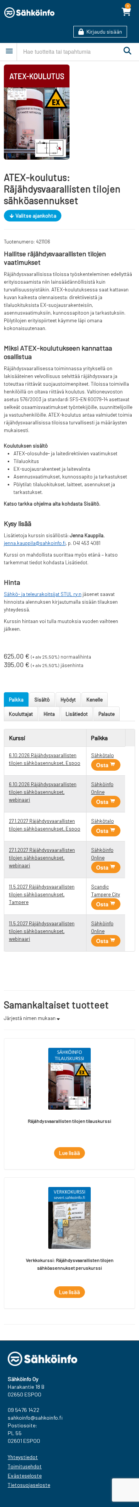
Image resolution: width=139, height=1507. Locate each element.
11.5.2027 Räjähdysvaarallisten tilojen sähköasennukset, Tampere (42, 894)
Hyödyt (68, 699)
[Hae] (125, 51)
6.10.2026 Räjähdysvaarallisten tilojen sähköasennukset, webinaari (42, 792)
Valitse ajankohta (35, 215)
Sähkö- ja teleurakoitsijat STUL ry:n (42, 594)
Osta (103, 765)
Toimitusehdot (25, 1466)
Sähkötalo (102, 755)
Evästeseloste (25, 1475)
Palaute (106, 714)
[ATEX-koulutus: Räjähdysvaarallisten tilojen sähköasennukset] (37, 111)
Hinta (49, 714)
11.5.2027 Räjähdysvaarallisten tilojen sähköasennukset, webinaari (42, 931)
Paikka (16, 699)
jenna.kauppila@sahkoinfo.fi (35, 543)
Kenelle (94, 699)
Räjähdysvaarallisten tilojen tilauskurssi (69, 1121)
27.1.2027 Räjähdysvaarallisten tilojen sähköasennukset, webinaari (42, 857)
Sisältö (42, 699)
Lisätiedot (77, 714)
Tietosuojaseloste (29, 1484)
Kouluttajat (21, 714)
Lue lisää (69, 1152)
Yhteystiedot (23, 1457)
